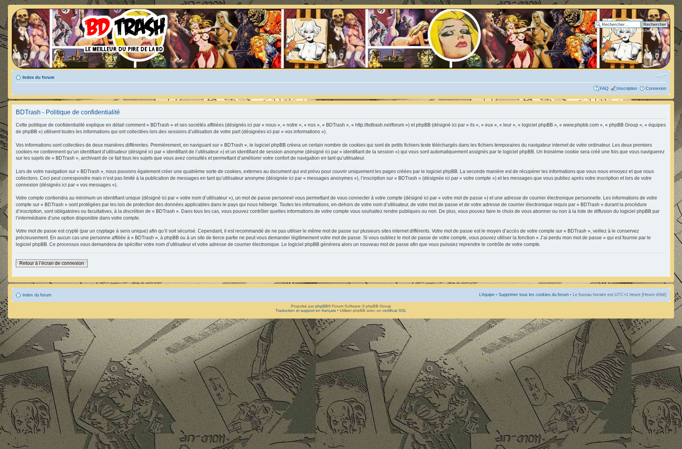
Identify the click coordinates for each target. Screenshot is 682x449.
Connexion (656, 88)
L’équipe (487, 294)
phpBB (321, 306)
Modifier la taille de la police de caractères (660, 75)
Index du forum (38, 77)
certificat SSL (394, 310)
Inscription (627, 88)
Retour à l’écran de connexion (51, 263)
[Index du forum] (92, 31)
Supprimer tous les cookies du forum (533, 294)
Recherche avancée (648, 30)
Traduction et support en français (305, 310)
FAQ (604, 88)
